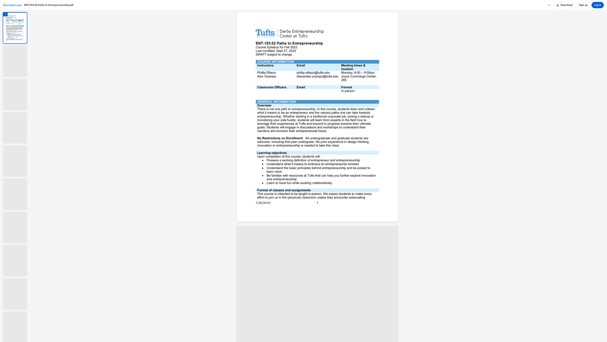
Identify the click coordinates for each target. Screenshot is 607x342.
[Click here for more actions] (549, 5)
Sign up (583, 5)
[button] (15, 28)
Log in (597, 5)
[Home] (12, 4)
